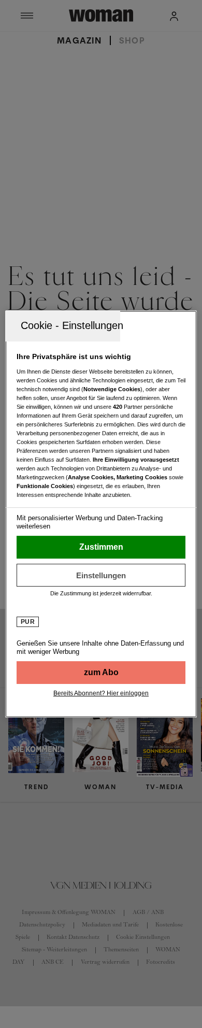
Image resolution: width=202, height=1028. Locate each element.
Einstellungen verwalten (101, 575)
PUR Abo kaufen (101, 672)
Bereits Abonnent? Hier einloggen (101, 693)
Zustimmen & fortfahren (101, 547)
